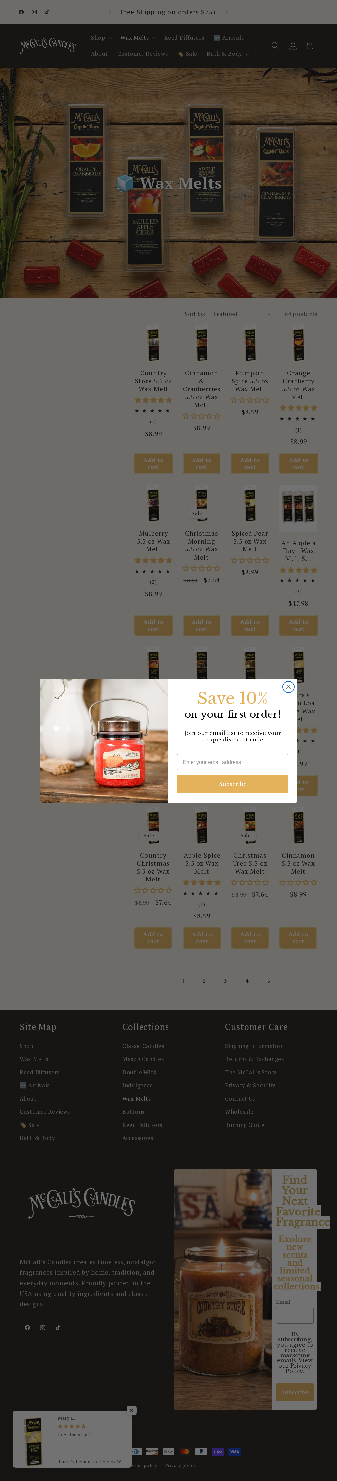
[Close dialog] (288, 687)
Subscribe (232, 784)
